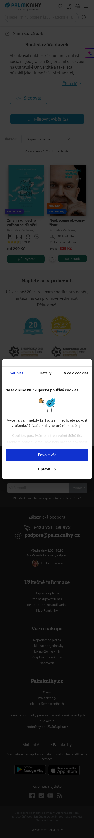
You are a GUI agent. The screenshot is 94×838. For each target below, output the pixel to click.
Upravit (44, 469)
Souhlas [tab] (17, 373)
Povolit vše (47, 455)
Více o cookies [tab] (76, 373)
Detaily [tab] (46, 373)
